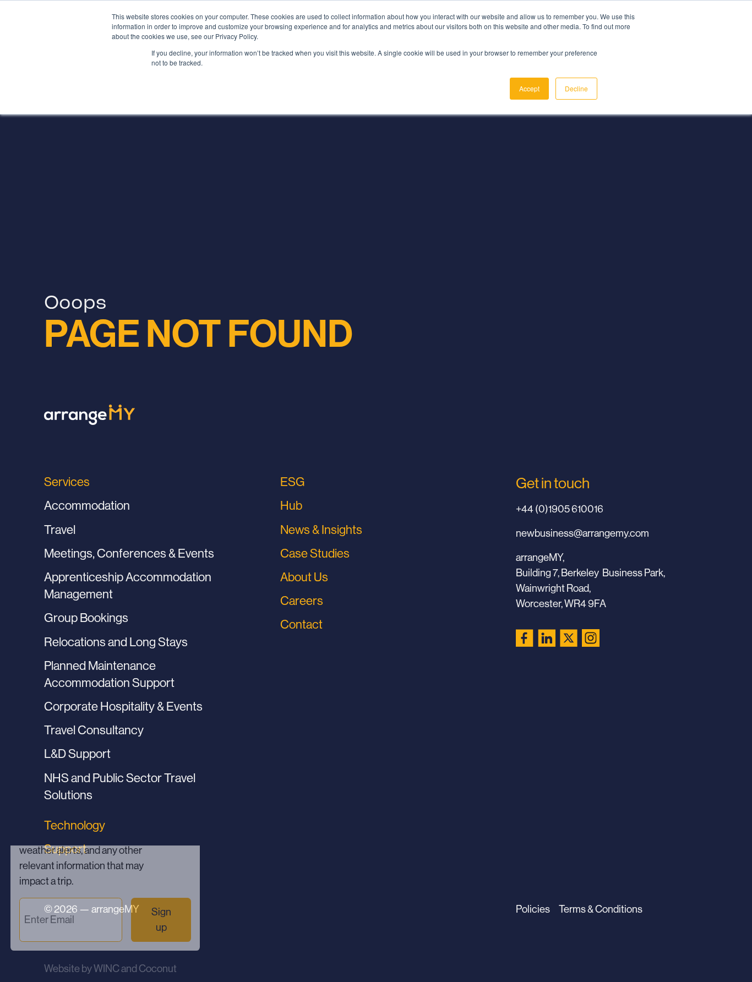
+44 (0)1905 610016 (559, 508)
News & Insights (321, 529)
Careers (301, 600)
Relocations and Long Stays (116, 642)
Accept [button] (529, 88)
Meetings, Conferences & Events (129, 553)
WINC (106, 968)
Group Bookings (86, 617)
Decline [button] (576, 88)
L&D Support (77, 753)
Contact (301, 624)
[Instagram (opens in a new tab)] (591, 638)
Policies (533, 908)
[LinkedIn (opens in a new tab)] (546, 638)
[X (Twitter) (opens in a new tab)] (568, 638)
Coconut (158, 968)
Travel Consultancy (94, 730)
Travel (59, 529)
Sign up (164, 932)
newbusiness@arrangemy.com (582, 532)
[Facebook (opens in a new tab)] (524, 638)
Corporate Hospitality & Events (123, 706)
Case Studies (315, 553)
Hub (291, 505)
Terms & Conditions (600, 908)
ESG (292, 481)
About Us (304, 577)
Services (67, 481)
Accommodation (87, 505)
